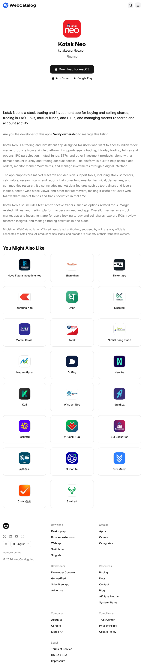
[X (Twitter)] (4, 536)
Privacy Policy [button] (108, 625)
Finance (72, 56)
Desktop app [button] (59, 531)
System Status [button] (108, 602)
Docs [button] (102, 578)
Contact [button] (104, 584)
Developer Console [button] (63, 572)
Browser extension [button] (62, 537)
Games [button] (103, 537)
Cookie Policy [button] (107, 631)
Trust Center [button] (107, 619)
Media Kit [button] (57, 631)
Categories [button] (106, 543)
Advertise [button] (57, 590)
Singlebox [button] (57, 555)
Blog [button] (102, 590)
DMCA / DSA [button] (59, 654)
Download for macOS (74, 69)
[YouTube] (16, 536)
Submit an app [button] (60, 584)
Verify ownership (65, 134)
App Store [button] (62, 78)
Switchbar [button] (57, 549)
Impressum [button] (58, 660)
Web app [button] (56, 543)
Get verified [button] (58, 578)
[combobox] (20, 544)
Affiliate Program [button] (109, 596)
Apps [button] (102, 531)
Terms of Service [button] (61, 648)
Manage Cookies (12, 552)
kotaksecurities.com (72, 50)
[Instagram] (22, 536)
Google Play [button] (84, 78)
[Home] (19, 5)
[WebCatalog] (6, 526)
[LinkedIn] (10, 536)
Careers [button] (56, 625)
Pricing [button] (103, 572)
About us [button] (56, 619)
